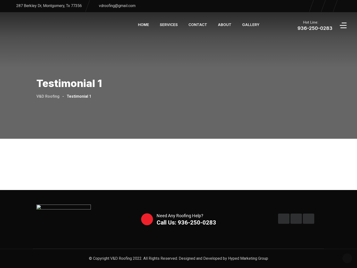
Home (143, 24)
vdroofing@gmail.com (117, 5)
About (224, 24)
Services (169, 24)
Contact (197, 24)
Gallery (250, 24)
